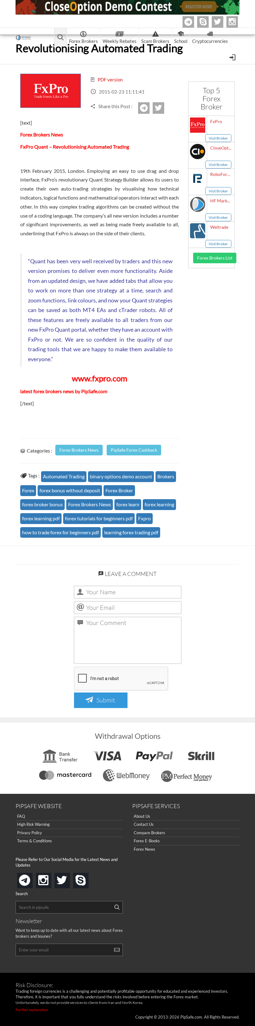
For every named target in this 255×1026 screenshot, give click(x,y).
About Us (142, 816)
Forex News (144, 849)
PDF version (110, 79)
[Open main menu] (60, 38)
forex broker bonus (42, 504)
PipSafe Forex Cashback (134, 450)
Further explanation (32, 1009)
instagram (50, 878)
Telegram (193, 23)
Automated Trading (64, 476)
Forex (28, 490)
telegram (31, 880)
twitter (222, 22)
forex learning (159, 504)
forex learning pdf (41, 518)
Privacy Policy (29, 832)
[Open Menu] (233, 57)
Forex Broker (119, 490)
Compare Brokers (149, 832)
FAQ (21, 816)
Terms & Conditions (34, 840)
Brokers (165, 476)
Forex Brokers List (214, 257)
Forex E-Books (147, 840)
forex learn (127, 504)
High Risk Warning (33, 824)
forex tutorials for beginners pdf (99, 518)
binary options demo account (121, 476)
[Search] (117, 907)
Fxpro (144, 518)
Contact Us (144, 824)
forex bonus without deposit (69, 490)
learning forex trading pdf (131, 532)
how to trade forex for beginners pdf (60, 532)
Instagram (237, 22)
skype (87, 878)
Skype (208, 22)
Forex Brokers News (79, 450)
